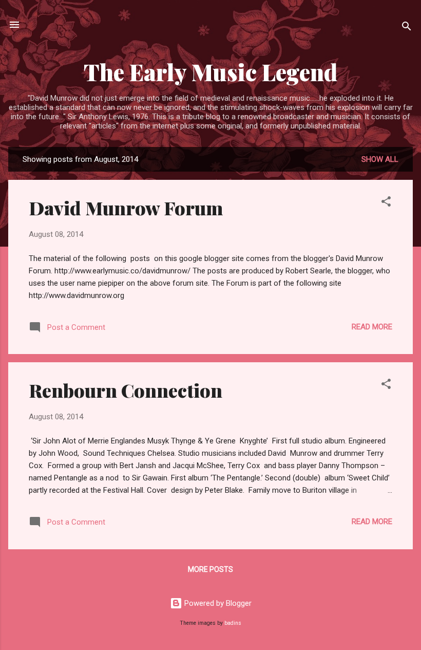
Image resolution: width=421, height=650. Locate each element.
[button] (386, 203)
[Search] (406, 28)
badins (232, 623)
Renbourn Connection (125, 390)
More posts (210, 569)
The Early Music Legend (210, 72)
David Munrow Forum (126, 207)
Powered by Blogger (217, 603)
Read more (372, 326)
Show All (379, 159)
